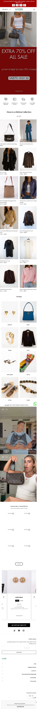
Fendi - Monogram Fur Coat (25, 224)
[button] (33, 9)
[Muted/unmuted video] (3, 398)
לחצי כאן (18, 113)
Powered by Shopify (30, 692)
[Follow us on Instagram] (22, 630)
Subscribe (18, 652)
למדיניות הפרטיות (19, 706)
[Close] (35, 702)
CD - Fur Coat (3, 167)
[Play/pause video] (6, 398)
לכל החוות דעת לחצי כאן (18, 608)
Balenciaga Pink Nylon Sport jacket (27, 281)
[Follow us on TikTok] (13, 630)
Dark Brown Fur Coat (5, 253)
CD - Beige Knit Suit (23, 253)
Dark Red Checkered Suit (6, 281)
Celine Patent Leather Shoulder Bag (8, 140)
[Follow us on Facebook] (18, 630)
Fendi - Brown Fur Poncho (25, 167)
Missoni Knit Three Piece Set (25, 140)
